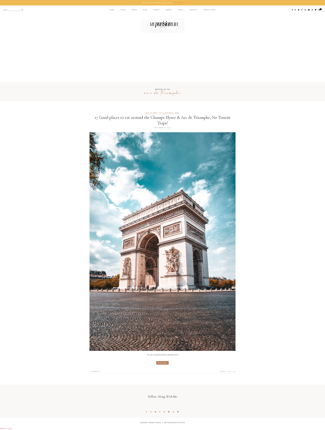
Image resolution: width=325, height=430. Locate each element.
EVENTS (156, 10)
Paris (177, 113)
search (5, 10)
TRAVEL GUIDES (209, 10)
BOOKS (134, 10)
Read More (162, 363)
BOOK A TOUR (6, 428)
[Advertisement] (162, 62)
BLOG (145, 10)
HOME (112, 10)
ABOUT (181, 10)
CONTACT (193, 10)
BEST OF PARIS (151, 113)
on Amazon (178, 3)
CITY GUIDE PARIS (166, 113)
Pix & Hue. (181, 422)
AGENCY (169, 10)
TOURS (123, 10)
